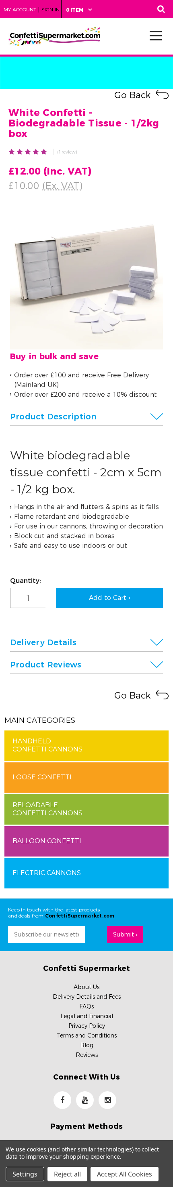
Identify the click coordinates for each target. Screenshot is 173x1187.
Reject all (67, 1174)
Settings (24, 1174)
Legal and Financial (86, 1016)
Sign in (50, 9)
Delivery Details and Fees (87, 996)
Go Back (132, 95)
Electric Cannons (46, 873)
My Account (20, 9)
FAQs (86, 1006)
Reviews (87, 1055)
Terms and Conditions (86, 1035)
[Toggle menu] (153, 35)
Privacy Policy (86, 1025)
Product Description (53, 416)
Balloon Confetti (46, 841)
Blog (86, 1045)
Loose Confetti (42, 777)
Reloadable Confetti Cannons (47, 809)
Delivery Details (43, 642)
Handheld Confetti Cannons (47, 745)
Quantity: (25, 581)
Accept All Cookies (124, 1174)
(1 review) (67, 152)
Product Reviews (46, 664)
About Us (86, 987)
